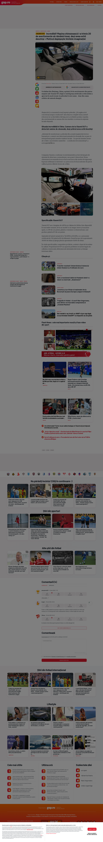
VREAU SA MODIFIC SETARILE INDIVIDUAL (92, 834)
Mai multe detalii (30, 829)
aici (41, 834)
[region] (51, 832)
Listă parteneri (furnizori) (51, 833)
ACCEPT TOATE (92, 829)
